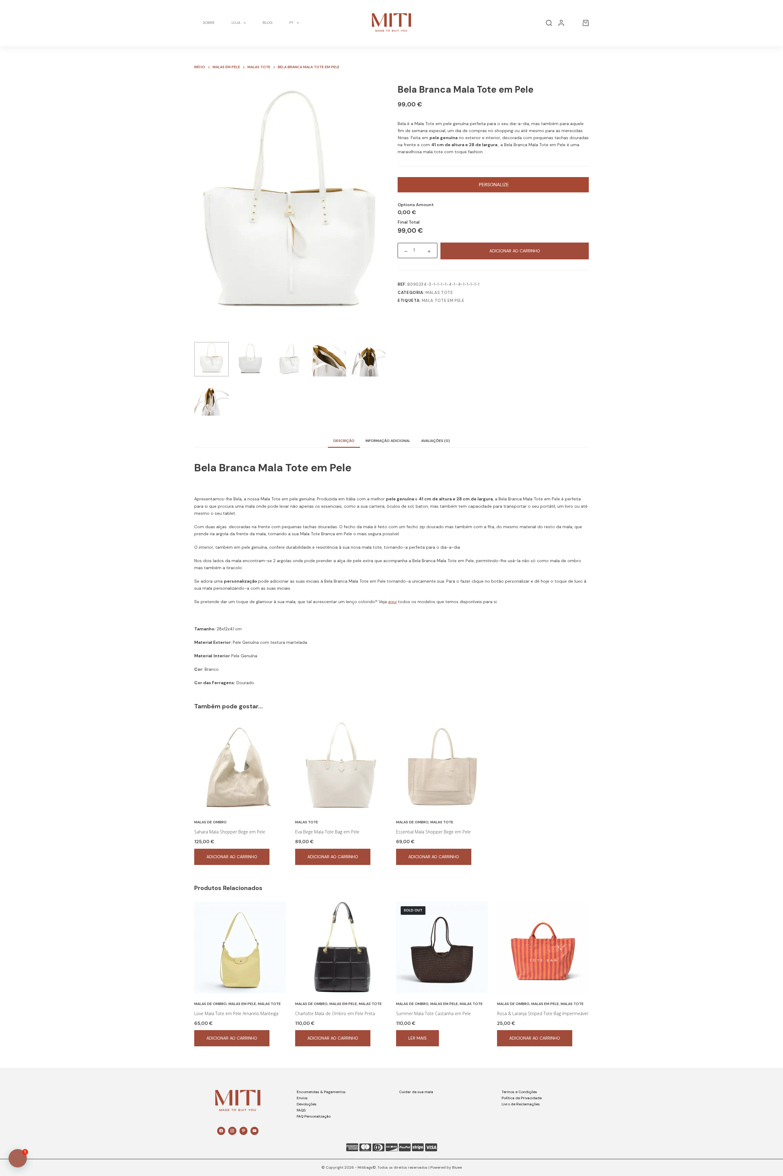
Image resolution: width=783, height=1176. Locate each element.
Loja (236, 22)
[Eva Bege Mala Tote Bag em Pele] (341, 766)
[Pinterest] (243, 1130)
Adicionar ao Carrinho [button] (231, 856)
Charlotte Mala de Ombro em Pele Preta (335, 1013)
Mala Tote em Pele (443, 300)
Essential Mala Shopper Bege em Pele (433, 832)
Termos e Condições (519, 1091)
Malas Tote (439, 292)
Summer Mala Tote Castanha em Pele (433, 1013)
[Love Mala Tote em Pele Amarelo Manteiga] (240, 947)
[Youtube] (254, 1130)
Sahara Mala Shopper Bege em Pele (229, 832)
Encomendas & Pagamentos (321, 1091)
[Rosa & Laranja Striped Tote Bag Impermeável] (543, 947)
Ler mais (417, 1038)
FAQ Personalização (314, 1116)
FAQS (301, 1110)
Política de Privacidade (522, 1098)
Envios (302, 1098)
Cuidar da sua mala (416, 1091)
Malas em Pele (242, 1003)
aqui (392, 601)
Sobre (209, 22)
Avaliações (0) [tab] (435, 440)
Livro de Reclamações (521, 1104)
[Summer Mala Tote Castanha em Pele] (442, 947)
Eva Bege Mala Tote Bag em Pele (327, 832)
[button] (18, 1158)
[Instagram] (232, 1130)
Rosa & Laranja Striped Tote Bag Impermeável (542, 1013)
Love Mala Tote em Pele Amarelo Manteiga (236, 1013)
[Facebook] (221, 1130)
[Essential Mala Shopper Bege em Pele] (442, 766)
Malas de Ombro (210, 822)
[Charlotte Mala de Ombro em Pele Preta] (341, 947)
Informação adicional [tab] (388, 440)
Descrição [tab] (343, 440)
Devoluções (307, 1104)
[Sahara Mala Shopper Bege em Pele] (240, 766)
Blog (268, 22)
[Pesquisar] (549, 23)
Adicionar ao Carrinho (514, 251)
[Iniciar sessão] (561, 23)
